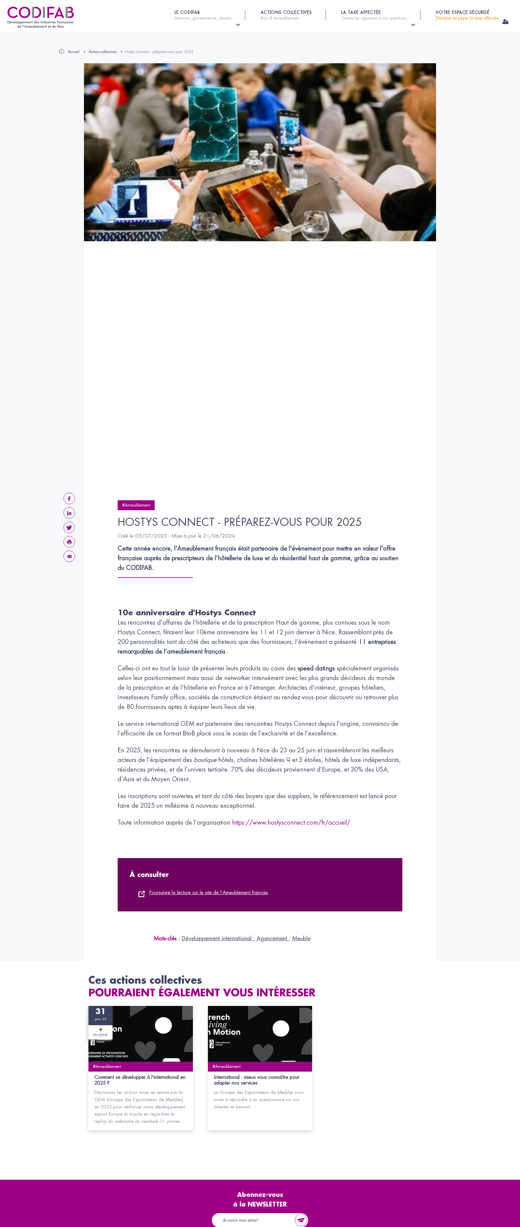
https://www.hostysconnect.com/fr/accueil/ (291, 823)
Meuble (301, 938)
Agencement (273, 938)
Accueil (73, 52)
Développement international (217, 938)
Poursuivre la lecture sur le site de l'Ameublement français (208, 892)
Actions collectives (102, 52)
